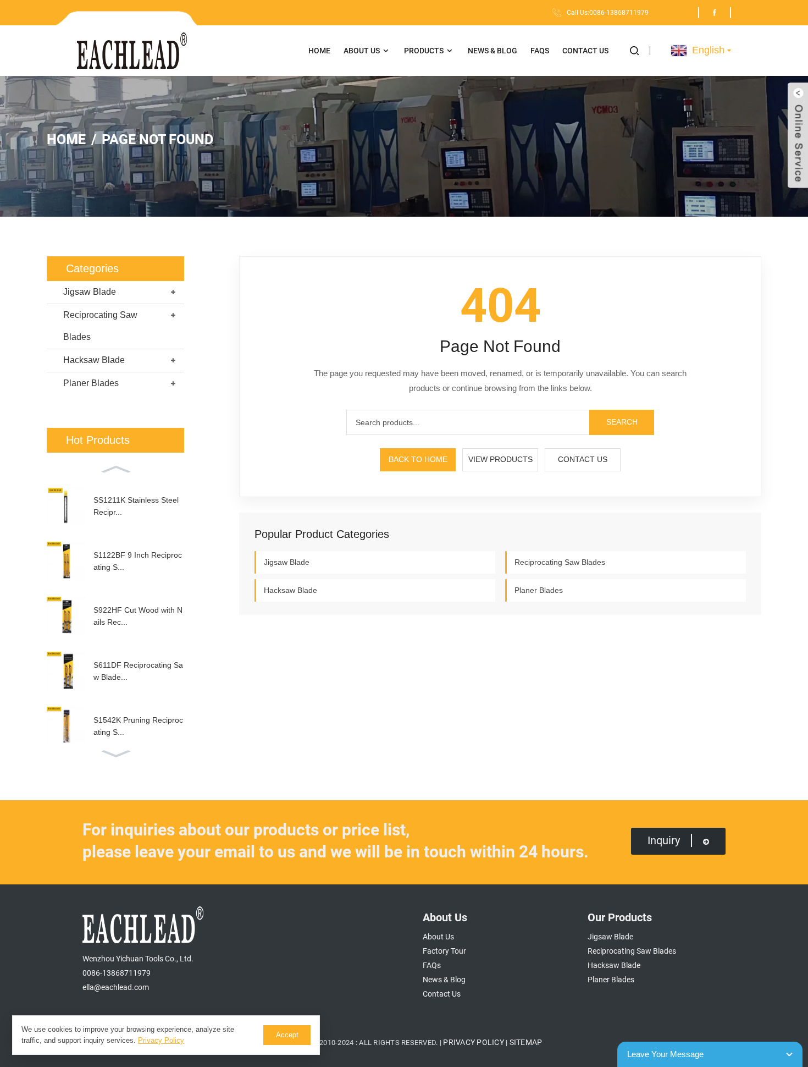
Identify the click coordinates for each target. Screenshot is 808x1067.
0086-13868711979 (116, 973)
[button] (640, 50)
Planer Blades (91, 383)
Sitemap (526, 1042)
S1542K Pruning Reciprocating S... (138, 726)
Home (319, 50)
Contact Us (585, 50)
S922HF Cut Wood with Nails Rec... (137, 616)
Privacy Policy (473, 1042)
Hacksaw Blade (94, 360)
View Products (500, 459)
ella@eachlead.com (115, 987)
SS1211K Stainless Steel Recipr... (136, 506)
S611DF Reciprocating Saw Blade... (138, 671)
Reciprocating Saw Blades (100, 326)
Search (622, 421)
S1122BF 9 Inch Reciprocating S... (137, 561)
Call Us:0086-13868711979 (608, 12)
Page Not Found (157, 139)
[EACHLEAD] (187, 50)
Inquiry (663, 840)
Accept (287, 1035)
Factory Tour (444, 951)
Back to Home (418, 459)
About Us (362, 50)
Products (424, 50)
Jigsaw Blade (89, 291)
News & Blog (492, 50)
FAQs (539, 50)
